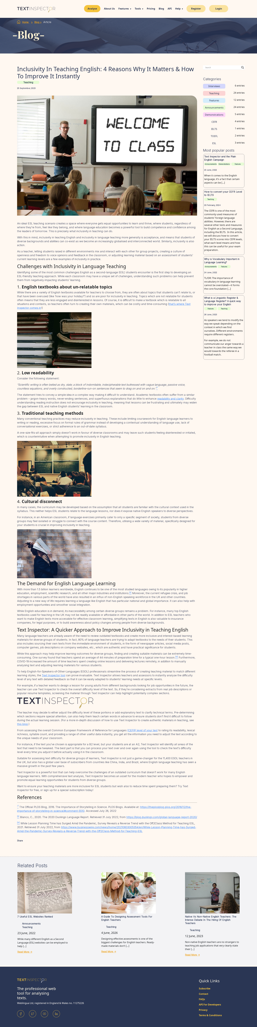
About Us (109, 8)
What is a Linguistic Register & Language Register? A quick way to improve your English (222, 301)
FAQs (202, 999)
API (170, 8)
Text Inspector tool (53, 675)
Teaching (28, 82)
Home (25, 22)
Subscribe (204, 988)
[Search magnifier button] (242, 67)
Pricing (151, 8)
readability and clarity (170, 398)
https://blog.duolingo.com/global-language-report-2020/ (161, 817)
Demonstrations (224, 164)
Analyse (92, 8)
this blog (22, 724)
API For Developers (210, 1004)
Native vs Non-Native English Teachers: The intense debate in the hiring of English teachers (210, 920)
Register (196, 8)
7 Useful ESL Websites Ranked (35, 916)
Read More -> (24, 951)
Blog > (37, 22)
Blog (161, 8)
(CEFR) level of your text (142, 730)
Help (178, 8)
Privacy (203, 1010)
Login (218, 8)
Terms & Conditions (210, 1015)
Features (123, 8)
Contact (203, 993)
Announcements (211, 164)
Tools (138, 8)
